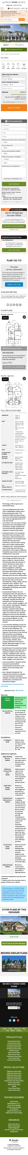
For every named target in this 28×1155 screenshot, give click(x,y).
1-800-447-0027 (14, 5)
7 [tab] (21, 43)
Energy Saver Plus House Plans (14, 1081)
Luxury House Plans (14, 1082)
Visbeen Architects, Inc (14, 1111)
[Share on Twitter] (17, 305)
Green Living (14, 1101)
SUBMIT (21, 19)
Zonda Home (14, 1131)
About (13, 1030)
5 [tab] (16, 43)
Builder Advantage (14, 1126)
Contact (19, 1030)
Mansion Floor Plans (14, 1084)
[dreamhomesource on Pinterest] (18, 1020)
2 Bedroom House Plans (14, 1071)
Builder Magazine (14, 1128)
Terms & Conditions (21, 15)
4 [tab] (14, 43)
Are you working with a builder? (11, 151)
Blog (24, 1029)
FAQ (7, 1030)
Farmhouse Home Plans (14, 1049)
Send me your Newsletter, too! (13, 179)
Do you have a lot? (7, 145)
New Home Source (14, 1124)
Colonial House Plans (14, 54)
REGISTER (17, 8)
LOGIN (23, 8)
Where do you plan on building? (11, 157)
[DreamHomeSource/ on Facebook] (10, 1020)
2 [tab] (9, 43)
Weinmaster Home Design (14, 1113)
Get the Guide (14, 250)
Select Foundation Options (10, 82)
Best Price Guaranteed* (18, 94)
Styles (11, 1029)
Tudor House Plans (14, 1058)
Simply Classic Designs (14, 1107)
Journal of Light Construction (14, 1130)
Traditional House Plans (14, 1056)
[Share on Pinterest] (20, 305)
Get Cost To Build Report (14, 226)
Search (5, 1029)
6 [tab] (19, 43)
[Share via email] (7, 305)
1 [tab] (6, 43)
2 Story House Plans (14, 1090)
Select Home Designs (14, 1105)
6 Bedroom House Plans (14, 1079)
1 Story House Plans (14, 1088)
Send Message (14, 184)
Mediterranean (14, 1050)
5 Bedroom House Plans (14, 1077)
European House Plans (14, 1047)
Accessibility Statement (14, 1149)
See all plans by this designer (14, 943)
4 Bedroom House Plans (14, 1075)
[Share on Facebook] (14, 305)
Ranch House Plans (14, 1054)
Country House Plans (14, 1043)
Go (18, 1008)
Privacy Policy (6, 16)
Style (6, 54)
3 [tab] (11, 43)
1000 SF (14, 1086)
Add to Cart (14, 107)
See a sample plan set (14, 500)
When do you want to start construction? (14, 140)
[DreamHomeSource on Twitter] (14, 1020)
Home (2, 54)
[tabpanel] (14, 33)
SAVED (11, 8)
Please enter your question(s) (11, 166)
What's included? (6, 76)
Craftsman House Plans (14, 1045)
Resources (17, 1029)
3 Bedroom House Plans (14, 1073)
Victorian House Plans (14, 1060)
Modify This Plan (14, 284)
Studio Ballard (14, 1109)
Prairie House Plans (14, 1052)
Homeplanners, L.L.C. (14, 1103)
